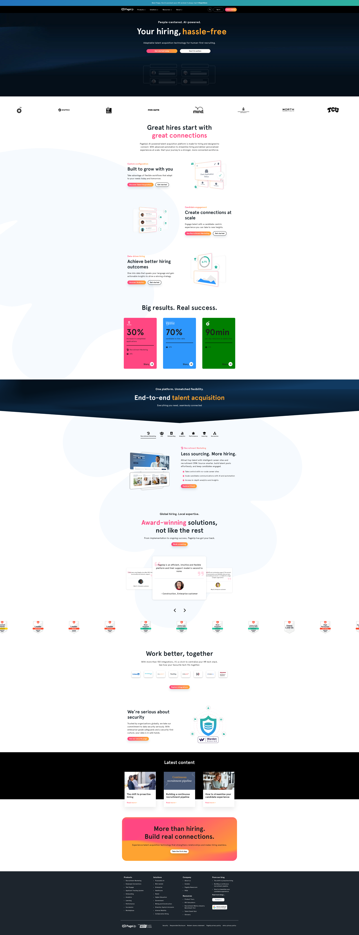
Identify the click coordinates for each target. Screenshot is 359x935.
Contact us (218, 899)
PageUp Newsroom (191, 887)
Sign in (218, 9)
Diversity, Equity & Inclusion (164, 907)
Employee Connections (133, 884)
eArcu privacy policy (229, 925)
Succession (129, 907)
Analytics (129, 897)
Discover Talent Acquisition (140, 185)
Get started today (162, 51)
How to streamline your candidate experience (218, 795)
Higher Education (161, 897)
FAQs (186, 890)
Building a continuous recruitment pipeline (178, 795)
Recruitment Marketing (139, 350)
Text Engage (130, 887)
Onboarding (130, 894)
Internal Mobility (160, 910)
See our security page (138, 739)
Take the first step (179, 851)
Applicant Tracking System (135, 890)
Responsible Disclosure (177, 925)
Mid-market (159, 884)
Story (147, 364)
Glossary (188, 914)
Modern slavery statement (196, 925)
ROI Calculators (190, 902)
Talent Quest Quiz (191, 911)
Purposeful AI (159, 880)
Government (159, 900)
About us (188, 880)
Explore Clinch (189, 486)
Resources (167, 10)
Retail (157, 894)
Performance (130, 904)
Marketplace (130, 910)
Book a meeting (230, 9)
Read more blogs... (218, 895)
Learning (129, 900)
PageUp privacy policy (213, 925)
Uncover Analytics (136, 282)
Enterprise (158, 887)
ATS (131, 354)
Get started (162, 185)
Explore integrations (179, 687)
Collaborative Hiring (162, 914)
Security (165, 925)
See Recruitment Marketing (198, 233)
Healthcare (159, 890)
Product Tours (189, 899)
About (178, 10)
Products (140, 10)
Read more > (132, 803)
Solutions (153, 10)
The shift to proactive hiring (223, 880)
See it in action (195, 51)
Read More (203, 3)
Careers (187, 884)
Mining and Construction (163, 904)
